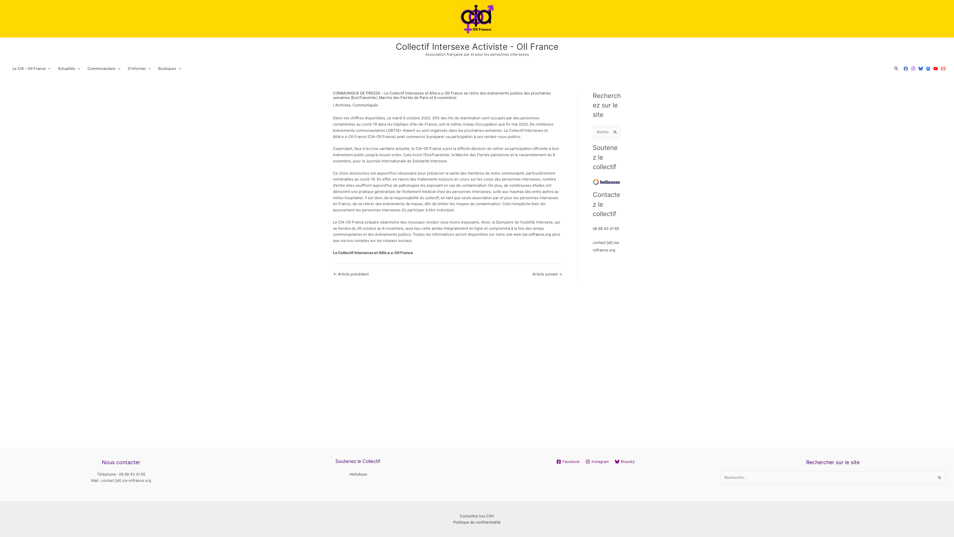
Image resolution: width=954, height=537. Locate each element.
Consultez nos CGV (477, 516)
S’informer (137, 68)
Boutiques (167, 68)
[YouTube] (935, 68)
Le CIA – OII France (29, 68)
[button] (896, 68)
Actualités (66, 68)
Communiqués (365, 105)
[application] (48, 68)
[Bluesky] (920, 68)
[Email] (943, 68)
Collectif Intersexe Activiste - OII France (477, 46)
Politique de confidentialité (477, 522)
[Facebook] (906, 68)
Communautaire (101, 68)
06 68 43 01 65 (606, 228)
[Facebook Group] (928, 68)
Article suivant (547, 274)
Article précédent (351, 274)
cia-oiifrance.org (536, 234)
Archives (343, 105)
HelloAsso (358, 474)
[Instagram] (913, 68)
